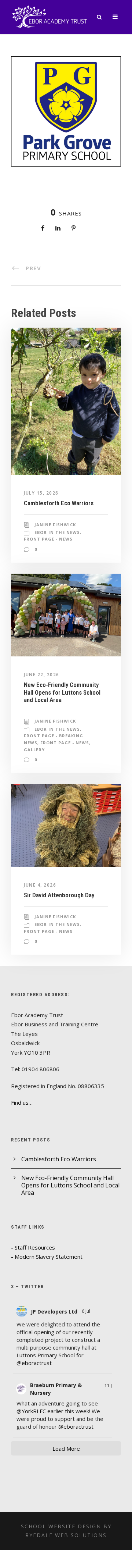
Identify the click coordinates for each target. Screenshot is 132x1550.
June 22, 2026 (41, 674)
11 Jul (109, 1385)
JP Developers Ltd (54, 1311)
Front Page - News (48, 539)
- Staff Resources (33, 1247)
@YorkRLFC (31, 1411)
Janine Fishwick (55, 524)
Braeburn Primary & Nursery (56, 1389)
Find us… (22, 1102)
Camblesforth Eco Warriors (59, 503)
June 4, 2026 (40, 885)
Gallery (34, 749)
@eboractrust (34, 1363)
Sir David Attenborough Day (59, 895)
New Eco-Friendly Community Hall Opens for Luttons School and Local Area (62, 692)
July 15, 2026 (41, 493)
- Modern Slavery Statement (46, 1256)
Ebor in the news (57, 532)
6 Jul (86, 1311)
